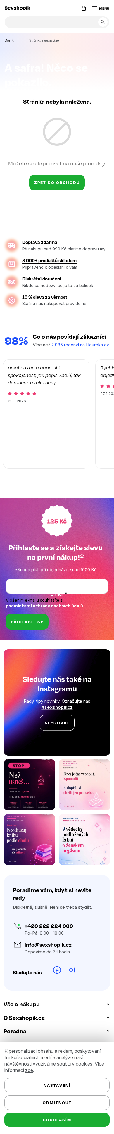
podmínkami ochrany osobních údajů (44, 625)
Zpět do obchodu (55, 182)
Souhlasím (55, 1119)
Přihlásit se (27, 641)
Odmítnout (54, 1102)
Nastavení (54, 1085)
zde (29, 1070)
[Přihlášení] (67, 8)
